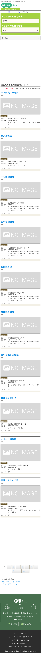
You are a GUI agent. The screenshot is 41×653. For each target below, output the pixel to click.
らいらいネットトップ (20, 633)
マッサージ (33, 613)
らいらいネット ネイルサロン (20, 643)
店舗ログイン (28, 624)
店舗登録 (14, 624)
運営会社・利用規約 (25, 617)
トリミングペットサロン (10, 584)
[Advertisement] (20, 61)
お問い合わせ (21, 619)
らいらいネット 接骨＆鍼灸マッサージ (20, 637)
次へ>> (25, 571)
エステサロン (6, 582)
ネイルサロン (17, 582)
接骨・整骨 (9, 613)
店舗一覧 (12, 617)
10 (19, 571)
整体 (24, 613)
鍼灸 (18, 613)
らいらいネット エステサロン (20, 640)
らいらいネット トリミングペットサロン (20, 646)
